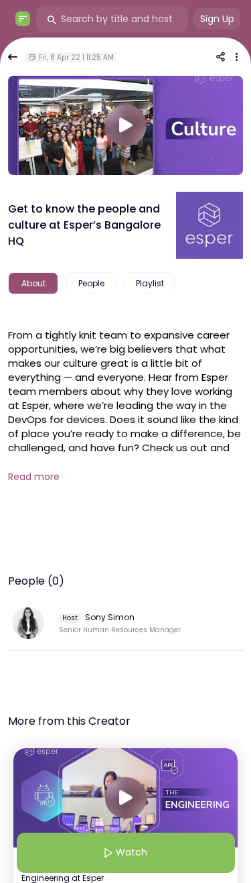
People (91, 283)
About (33, 283)
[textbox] (125, 403)
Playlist (150, 283)
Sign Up (217, 18)
